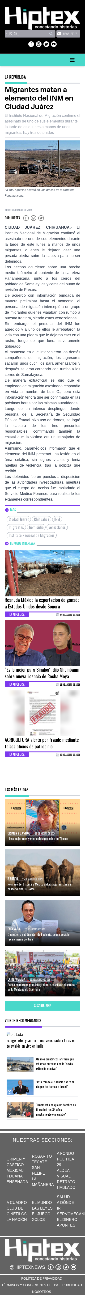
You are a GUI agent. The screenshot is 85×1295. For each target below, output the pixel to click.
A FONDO (65, 1154)
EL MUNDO (42, 1203)
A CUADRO (17, 1203)
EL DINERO (67, 1220)
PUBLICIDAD (72, 1285)
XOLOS (38, 1220)
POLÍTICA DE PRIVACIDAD (41, 1278)
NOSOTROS (41, 1292)
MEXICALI (15, 1170)
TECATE (39, 1162)
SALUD (63, 1197)
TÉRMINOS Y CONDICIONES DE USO (30, 1285)
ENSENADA (17, 1182)
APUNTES (66, 1225)
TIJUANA (15, 1176)
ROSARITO (42, 1156)
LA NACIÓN (17, 1220)
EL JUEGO (41, 1214)
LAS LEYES (42, 1208)
